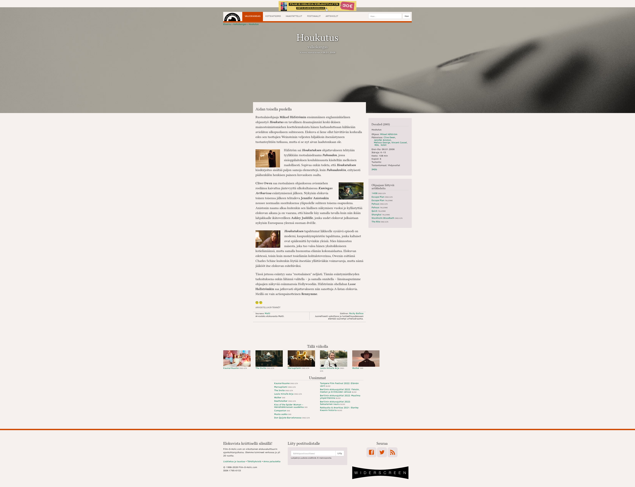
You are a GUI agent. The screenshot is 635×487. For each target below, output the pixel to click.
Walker (357, 368)
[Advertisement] (317, 332)
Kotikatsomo (273, 16)
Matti (267, 313)
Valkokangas (252, 16)
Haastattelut (294, 16)
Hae (407, 16)
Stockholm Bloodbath (387, 217)
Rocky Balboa (356, 313)
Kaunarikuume (235, 368)
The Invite (264, 368)
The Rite (380, 221)
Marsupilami (298, 368)
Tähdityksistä (254, 461)
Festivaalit (314, 16)
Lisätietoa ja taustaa (234, 461)
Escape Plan (382, 196)
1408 (379, 193)
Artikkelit (332, 16)
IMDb (374, 169)
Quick (379, 210)
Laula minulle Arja (332, 369)
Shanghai (381, 214)
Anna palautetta (271, 461)
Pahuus (380, 203)
